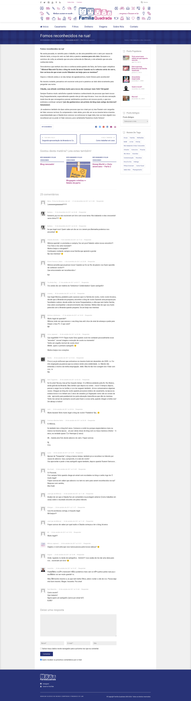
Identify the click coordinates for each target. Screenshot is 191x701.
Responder (100, 201)
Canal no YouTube (48, 686)
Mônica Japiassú (89, 40)
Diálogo (136, 162)
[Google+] (103, 127)
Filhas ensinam (129, 166)
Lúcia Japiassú (52, 334)
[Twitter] (100, 127)
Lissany (50, 293)
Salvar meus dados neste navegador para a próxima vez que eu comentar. (70, 649)
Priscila (142, 150)
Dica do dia (127, 162)
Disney (138, 142)
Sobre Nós (70, 2)
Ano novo (127, 154)
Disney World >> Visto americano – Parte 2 (102, 165)
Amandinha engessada (136, 78)
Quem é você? (137, 87)
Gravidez (135, 154)
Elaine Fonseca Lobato (54, 261)
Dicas (126, 138)
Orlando (126, 150)
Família (132, 138)
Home (126, 40)
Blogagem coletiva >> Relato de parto (76, 181)
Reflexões (140, 138)
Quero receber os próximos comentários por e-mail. (62, 660)
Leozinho (50, 568)
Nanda (49, 358)
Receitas (139, 158)
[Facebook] (96, 127)
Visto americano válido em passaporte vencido (140, 58)
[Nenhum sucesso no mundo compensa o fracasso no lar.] (95, 20)
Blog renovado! (47, 164)
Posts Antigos (128, 117)
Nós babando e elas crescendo (51, 40)
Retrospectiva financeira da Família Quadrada (139, 68)
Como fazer (140, 166)
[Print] (115, 127)
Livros (131, 142)
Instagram (45, 684)
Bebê (125, 142)
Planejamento (137, 170)
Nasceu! (135, 97)
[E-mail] (111, 127)
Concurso (134, 150)
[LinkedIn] (107, 127)
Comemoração (129, 158)
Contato (79, 2)
